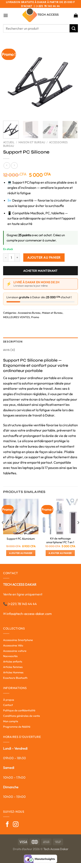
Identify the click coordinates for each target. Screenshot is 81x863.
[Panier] (76, 15)
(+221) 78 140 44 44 (22, 604)
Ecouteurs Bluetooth (15, 677)
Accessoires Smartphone (18, 640)
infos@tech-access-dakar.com (29, 614)
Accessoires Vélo (13, 645)
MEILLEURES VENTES (16, 317)
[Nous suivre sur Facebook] (7, 825)
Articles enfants (12, 661)
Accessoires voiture (14, 650)
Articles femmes (13, 667)
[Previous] (10, 80)
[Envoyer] (74, 28)
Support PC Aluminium (21, 539)
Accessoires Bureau (29, 312)
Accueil (9, 142)
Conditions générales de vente (21, 715)
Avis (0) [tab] (9, 350)
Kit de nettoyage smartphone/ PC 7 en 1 (60, 540)
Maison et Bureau (31, 142)
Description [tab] (12, 341)
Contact (8, 705)
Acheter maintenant (40, 271)
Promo (35, 317)
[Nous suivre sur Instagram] (15, 825)
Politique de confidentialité (19, 710)
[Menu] (5, 15)
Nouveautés (10, 656)
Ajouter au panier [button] (20, 553)
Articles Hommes (13, 672)
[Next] (71, 80)
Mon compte (10, 721)
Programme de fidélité (16, 726)
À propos (8, 699)
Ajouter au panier (44, 257)
